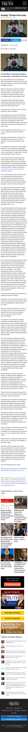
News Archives (9, 708)
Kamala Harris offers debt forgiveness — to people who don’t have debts (15, 657)
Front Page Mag (13, 45)
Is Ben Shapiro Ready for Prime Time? (14, 646)
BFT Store (14, 712)
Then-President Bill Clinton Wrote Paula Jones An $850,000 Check (16, 641)
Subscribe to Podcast (12, 613)
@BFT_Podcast (20, 479)
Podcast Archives (18, 708)
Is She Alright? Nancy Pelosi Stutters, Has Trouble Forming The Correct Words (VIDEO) (16, 651)
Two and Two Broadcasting (15, 725)
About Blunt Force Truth (7, 710)
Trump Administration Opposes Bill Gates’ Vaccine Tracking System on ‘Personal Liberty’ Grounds (16, 694)
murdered (6, 433)
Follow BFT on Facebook (14, 716)
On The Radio (17, 710)
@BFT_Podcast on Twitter (15, 719)
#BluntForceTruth (9, 485)
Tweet (17, 40)
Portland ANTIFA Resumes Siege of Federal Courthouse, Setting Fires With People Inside (16, 673)
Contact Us (23, 710)
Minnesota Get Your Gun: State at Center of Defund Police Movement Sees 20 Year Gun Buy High (15, 663)
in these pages (14, 429)
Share (7, 40)
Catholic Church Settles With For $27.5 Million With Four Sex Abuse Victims (16, 668)
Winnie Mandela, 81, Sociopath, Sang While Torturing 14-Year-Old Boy (15, 678)
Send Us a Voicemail (12, 618)
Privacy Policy (20, 726)
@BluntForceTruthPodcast (16, 481)
